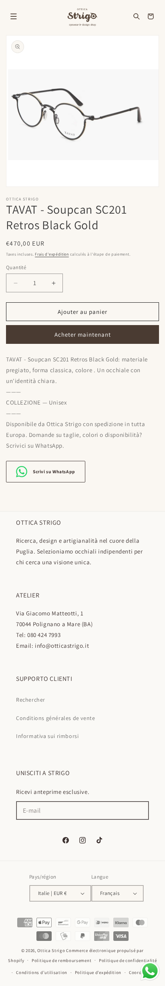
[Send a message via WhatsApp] (150, 971)
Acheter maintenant (82, 334)
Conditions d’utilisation (41, 972)
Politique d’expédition (98, 972)
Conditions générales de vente (55, 718)
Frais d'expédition (52, 254)
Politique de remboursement (61, 960)
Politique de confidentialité (128, 960)
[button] (13, 16)
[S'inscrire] (140, 810)
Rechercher (30, 699)
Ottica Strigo (51, 950)
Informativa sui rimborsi (47, 736)
